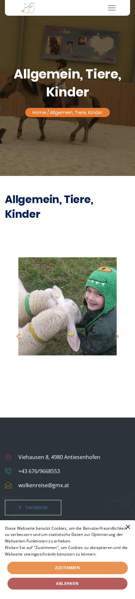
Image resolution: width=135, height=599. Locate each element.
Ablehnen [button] (67, 583)
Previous (18, 336)
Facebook (37, 507)
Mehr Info (107, 554)
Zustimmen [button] (67, 568)
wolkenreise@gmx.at (43, 485)
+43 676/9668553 (39, 471)
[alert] (67, 559)
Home (39, 112)
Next (117, 336)
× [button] (127, 527)
